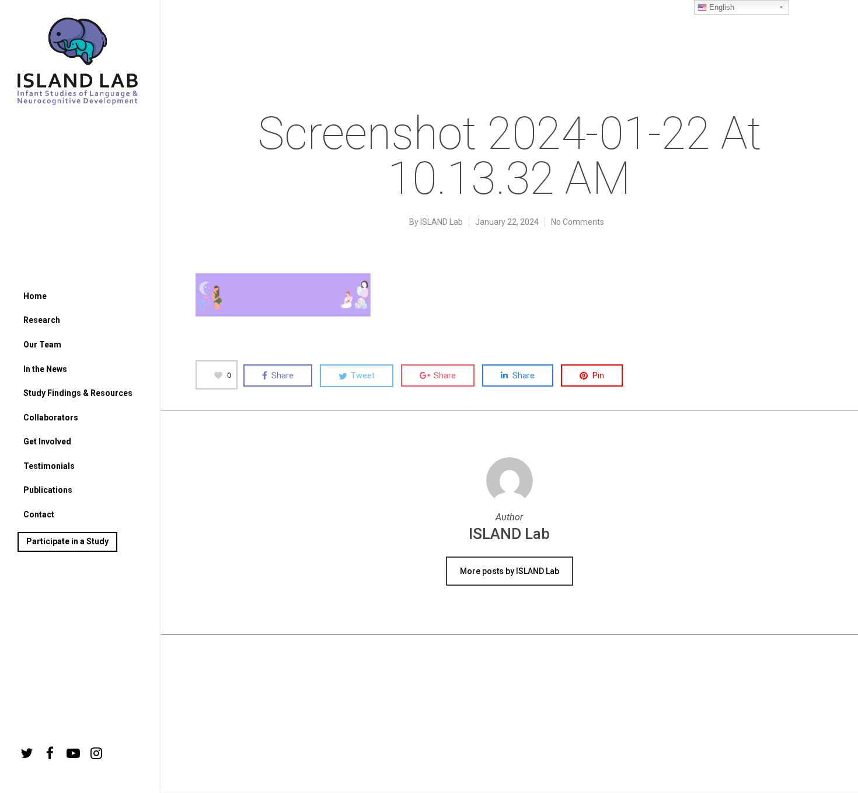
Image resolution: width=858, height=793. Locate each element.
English (720, 7)
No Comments (577, 222)
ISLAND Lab (441, 222)
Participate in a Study (67, 541)
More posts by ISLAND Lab (509, 571)
